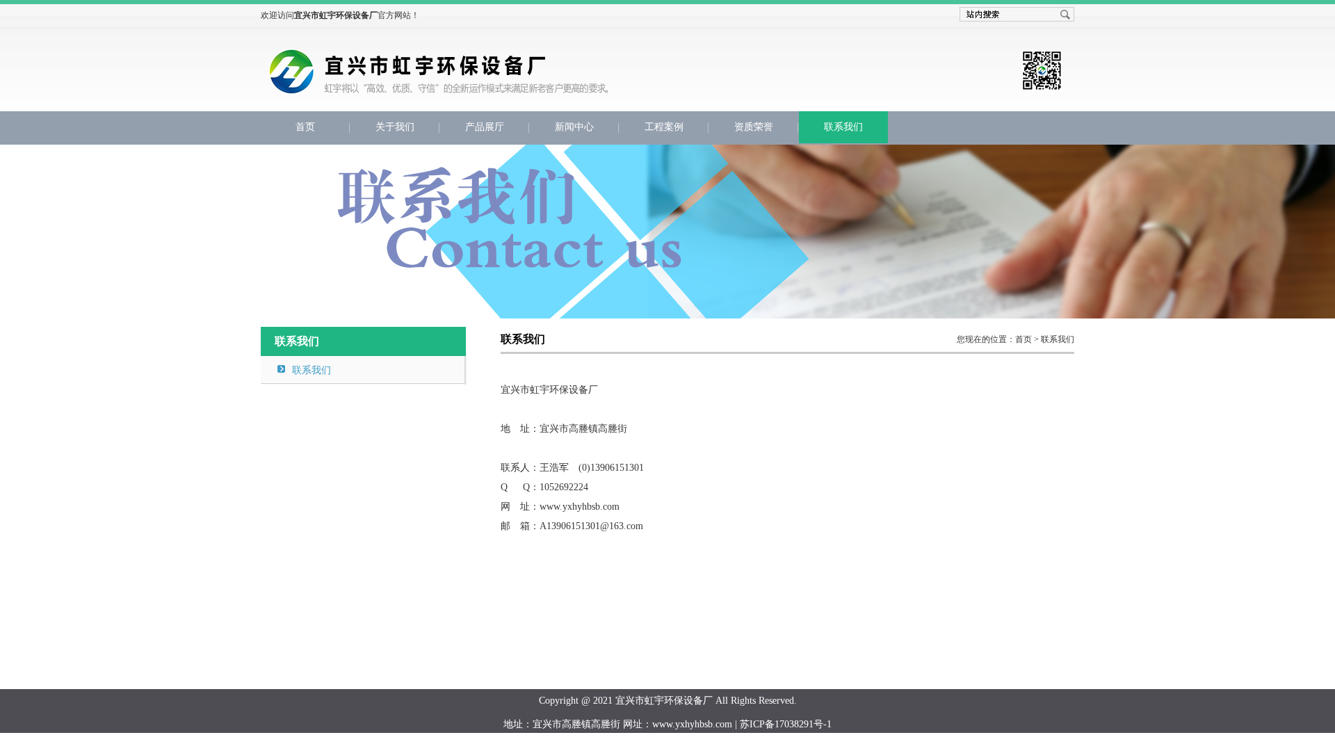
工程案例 (664, 127)
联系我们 (843, 127)
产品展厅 (484, 127)
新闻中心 (574, 127)
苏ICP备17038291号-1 (786, 724)
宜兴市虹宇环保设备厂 (501, 81)
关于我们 (394, 127)
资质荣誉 (753, 127)
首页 (305, 127)
